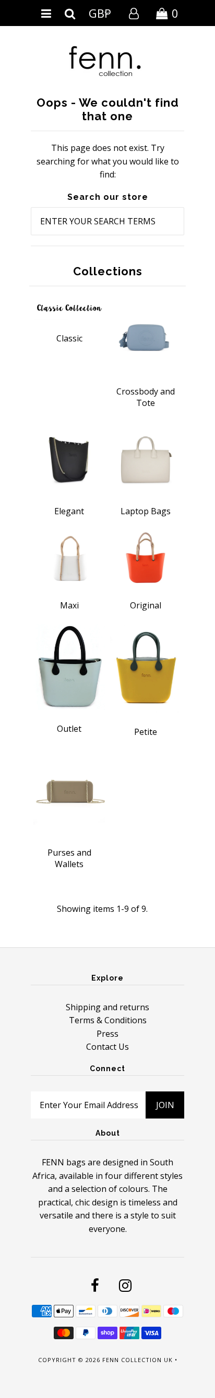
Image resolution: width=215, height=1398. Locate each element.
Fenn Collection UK (137, 1360)
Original (145, 605)
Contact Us (107, 1046)
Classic (69, 338)
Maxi (69, 605)
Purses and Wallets (69, 858)
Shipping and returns (107, 1007)
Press (107, 1033)
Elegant (69, 511)
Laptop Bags (146, 511)
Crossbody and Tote (145, 397)
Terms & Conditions (108, 1020)
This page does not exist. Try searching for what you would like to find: (108, 161)
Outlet (69, 728)
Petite (145, 732)
